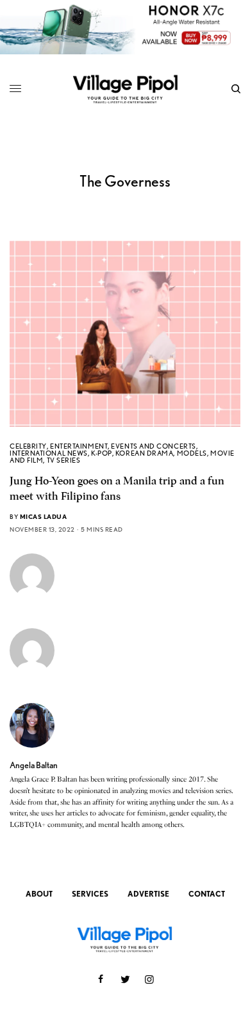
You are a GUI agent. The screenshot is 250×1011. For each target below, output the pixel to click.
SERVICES (90, 894)
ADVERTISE (148, 894)
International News (49, 453)
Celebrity (28, 446)
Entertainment (79, 446)
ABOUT (39, 894)
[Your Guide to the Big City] (125, 88)
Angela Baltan (34, 764)
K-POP (101, 453)
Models (192, 453)
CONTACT (206, 894)
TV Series (64, 460)
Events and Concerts (153, 446)
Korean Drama (144, 453)
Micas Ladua (43, 516)
